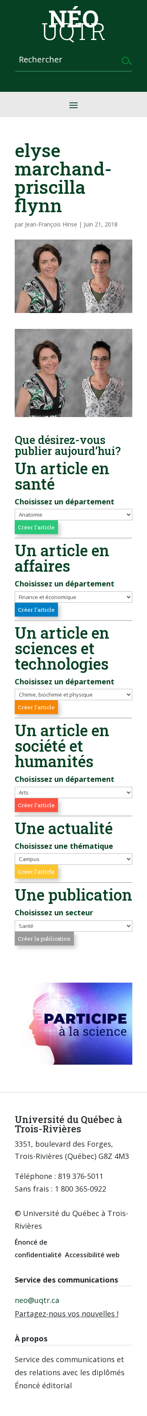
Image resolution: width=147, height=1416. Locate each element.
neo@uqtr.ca (37, 1300)
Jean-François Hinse (51, 224)
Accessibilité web (92, 1254)
